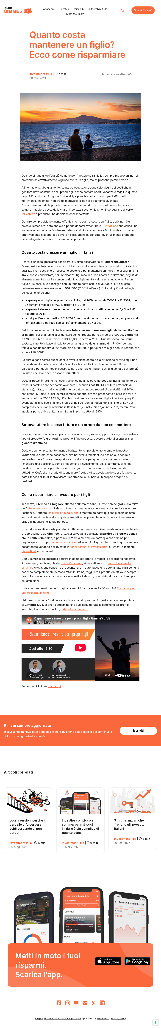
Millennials (28, 214)
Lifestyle (64, 9)
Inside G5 (78, 9)
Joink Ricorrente (71, 563)
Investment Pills (47, 74)
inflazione (111, 226)
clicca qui (54, 686)
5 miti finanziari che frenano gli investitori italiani (130, 824)
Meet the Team (75, 13)
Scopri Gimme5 (143, 10)
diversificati (29, 551)
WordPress (103, 1018)
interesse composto (40, 508)
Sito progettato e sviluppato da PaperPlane (58, 1018)
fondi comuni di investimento (89, 546)
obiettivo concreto (64, 542)
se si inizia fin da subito (63, 512)
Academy (48, 9)
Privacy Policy (118, 1018)
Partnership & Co (97, 9)
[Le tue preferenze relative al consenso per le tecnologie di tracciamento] (155, 1022)
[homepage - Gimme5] (18, 10)
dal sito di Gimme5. (75, 609)
